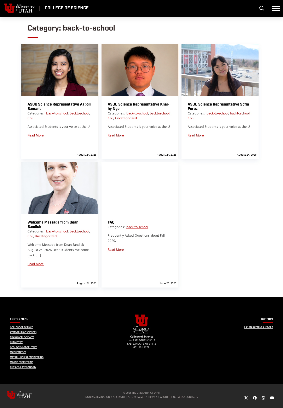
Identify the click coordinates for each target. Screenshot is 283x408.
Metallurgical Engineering (27, 357)
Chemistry (16, 342)
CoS (30, 118)
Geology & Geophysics (23, 347)
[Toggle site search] (261, 8)
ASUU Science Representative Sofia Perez (218, 106)
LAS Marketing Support (258, 327)
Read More (36, 135)
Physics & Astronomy (23, 367)
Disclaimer (138, 396)
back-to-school (57, 113)
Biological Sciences (22, 337)
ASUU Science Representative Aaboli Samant (59, 106)
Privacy (152, 396)
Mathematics (18, 352)
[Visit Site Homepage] (141, 332)
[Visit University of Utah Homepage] (19, 8)
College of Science (21, 327)
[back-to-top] (278, 400)
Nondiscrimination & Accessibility (107, 396)
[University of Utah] (25, 395)
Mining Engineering (21, 362)
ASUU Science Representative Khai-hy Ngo (138, 106)
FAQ (111, 222)
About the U (167, 396)
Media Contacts (188, 396)
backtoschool (79, 113)
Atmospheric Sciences (23, 332)
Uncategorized (126, 118)
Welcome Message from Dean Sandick (53, 224)
